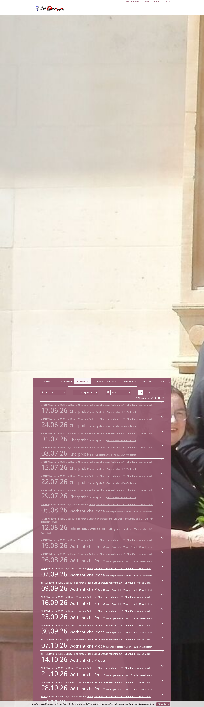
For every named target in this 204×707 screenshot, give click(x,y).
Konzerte (80, 16)
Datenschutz (158, 1)
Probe (92, 404)
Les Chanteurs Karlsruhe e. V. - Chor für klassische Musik (124, 404)
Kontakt (145, 16)
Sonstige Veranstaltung (100, 518)
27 (137, 398)
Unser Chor (61, 16)
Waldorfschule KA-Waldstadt (121, 412)
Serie (44, 568)
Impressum (147, 1)
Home (44, 16)
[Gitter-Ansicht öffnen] (163, 398)
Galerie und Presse (103, 16)
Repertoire (127, 16)
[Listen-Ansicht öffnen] (159, 398)
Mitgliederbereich (133, 1)
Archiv (45, 404)
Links (160, 16)
